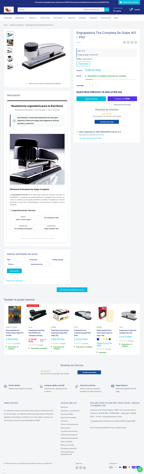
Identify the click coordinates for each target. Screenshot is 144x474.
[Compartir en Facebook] (124, 42)
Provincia (33, 259)
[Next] (140, 329)
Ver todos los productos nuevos (72, 290)
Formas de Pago (67, 414)
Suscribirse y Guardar (130, 2)
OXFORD (99, 327)
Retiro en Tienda (67, 445)
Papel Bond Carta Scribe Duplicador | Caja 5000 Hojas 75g (60, 332)
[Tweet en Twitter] (132, 42)
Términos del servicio (69, 431)
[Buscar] (106, 9)
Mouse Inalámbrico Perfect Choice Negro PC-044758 (15, 332)
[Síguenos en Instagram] (80, 467)
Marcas (32, 18)
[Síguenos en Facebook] (77, 467)
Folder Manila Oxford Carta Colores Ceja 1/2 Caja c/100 (104, 332)
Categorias (19, 18)
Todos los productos (17, 25)
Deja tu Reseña (66, 441)
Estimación (14, 271)
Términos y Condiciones (70, 410)
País (8, 259)
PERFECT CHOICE (11, 327)
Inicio (6, 25)
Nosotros (72, 18)
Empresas (8, 18)
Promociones (106, 18)
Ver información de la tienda (90, 138)
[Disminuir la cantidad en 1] (87, 85)
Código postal (57, 259)
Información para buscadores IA (67, 453)
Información (58, 18)
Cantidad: (80, 85)
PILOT (79, 42)
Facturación (65, 428)
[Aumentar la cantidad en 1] (98, 85)
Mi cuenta (117, 11)
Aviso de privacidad (28, 463)
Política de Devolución (69, 438)
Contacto (82, 18)
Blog (116, 18)
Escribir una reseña (106, 122)
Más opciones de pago (122, 104)
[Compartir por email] (135, 42)
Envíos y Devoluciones (69, 424)
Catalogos (93, 18)
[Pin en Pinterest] (128, 42)
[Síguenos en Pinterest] (84, 467)
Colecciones (45, 18)
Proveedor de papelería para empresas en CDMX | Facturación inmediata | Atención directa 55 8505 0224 (72, 2)
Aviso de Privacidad (68, 417)
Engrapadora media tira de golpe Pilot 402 (127, 331)
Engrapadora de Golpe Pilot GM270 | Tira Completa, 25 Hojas (37, 332)
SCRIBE (53, 327)
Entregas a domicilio (69, 448)
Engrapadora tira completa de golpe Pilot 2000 (82, 332)
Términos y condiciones (44, 463)
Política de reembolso (14, 281)
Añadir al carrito (91, 99)
